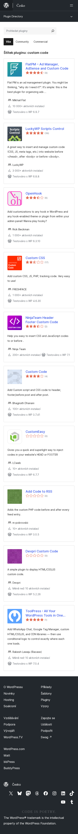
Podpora (9, 724)
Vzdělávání (11, 718)
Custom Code (36, 372)
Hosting (9, 700)
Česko (16, 784)
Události (46, 724)
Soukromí (10, 706)
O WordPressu (13, 687)
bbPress (9, 762)
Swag (46, 737)
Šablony (46, 693)
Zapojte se (48, 718)
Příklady (46, 687)
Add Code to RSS (39, 491)
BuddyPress (12, 768)
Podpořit (47, 730)
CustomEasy (35, 432)
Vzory (45, 706)
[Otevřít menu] (72, 5)
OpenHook (34, 193)
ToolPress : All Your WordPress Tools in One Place (44, 613)
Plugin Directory (13, 16)
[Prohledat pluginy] (52, 31)
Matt (7, 755)
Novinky (9, 693)
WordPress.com (14, 749)
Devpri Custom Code (42, 551)
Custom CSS (35, 258)
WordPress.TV (13, 737)
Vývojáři (9, 730)
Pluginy (45, 700)
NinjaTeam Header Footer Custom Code (42, 320)
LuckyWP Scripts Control (45, 129)
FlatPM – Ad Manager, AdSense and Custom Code (47, 66)
